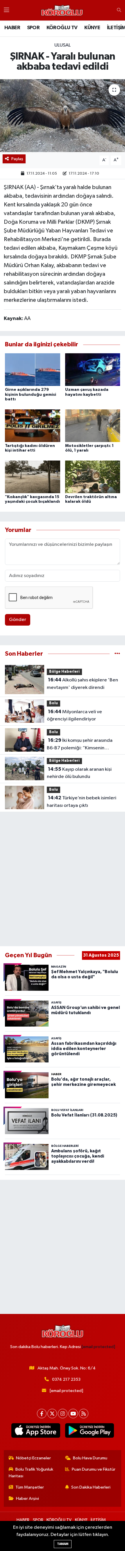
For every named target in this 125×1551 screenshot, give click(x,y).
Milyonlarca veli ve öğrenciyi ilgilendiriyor (74, 715)
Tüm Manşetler (29, 1487)
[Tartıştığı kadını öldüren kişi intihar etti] (32, 425)
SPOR (33, 27)
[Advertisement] (62, 879)
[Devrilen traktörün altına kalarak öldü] (92, 476)
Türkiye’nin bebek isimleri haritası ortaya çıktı (81, 801)
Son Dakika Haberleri (90, 1487)
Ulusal (62, 45)
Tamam (62, 1544)
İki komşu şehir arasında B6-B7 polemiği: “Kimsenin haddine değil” (79, 745)
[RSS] (83, 1413)
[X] (52, 1413)
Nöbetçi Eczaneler (33, 1458)
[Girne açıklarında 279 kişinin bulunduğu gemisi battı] (32, 369)
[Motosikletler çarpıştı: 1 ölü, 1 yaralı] (92, 425)
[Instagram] (62, 1413)
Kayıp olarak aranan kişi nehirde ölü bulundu (79, 773)
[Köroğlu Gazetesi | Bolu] (62, 10)
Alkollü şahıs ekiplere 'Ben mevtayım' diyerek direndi (82, 683)
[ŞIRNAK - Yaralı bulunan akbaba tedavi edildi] (62, 115)
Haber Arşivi (27, 1498)
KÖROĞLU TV (62, 27)
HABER (12, 27)
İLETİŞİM (98, 1520)
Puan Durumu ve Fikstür (93, 1469)
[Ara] (119, 10)
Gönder (17, 619)
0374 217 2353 (66, 1379)
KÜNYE (92, 27)
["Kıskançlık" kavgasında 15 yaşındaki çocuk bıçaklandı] (32, 476)
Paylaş (17, 159)
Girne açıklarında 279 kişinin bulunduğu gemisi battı (30, 395)
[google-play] (89, 1431)
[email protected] (98, 1347)
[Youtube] (73, 1413)
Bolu (53, 703)
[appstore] (35, 1431)
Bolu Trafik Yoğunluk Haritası (31, 1472)
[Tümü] (117, 653)
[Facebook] (42, 1413)
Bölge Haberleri (64, 672)
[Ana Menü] (6, 10)
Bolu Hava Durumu (90, 1458)
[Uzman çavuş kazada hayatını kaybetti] (92, 369)
